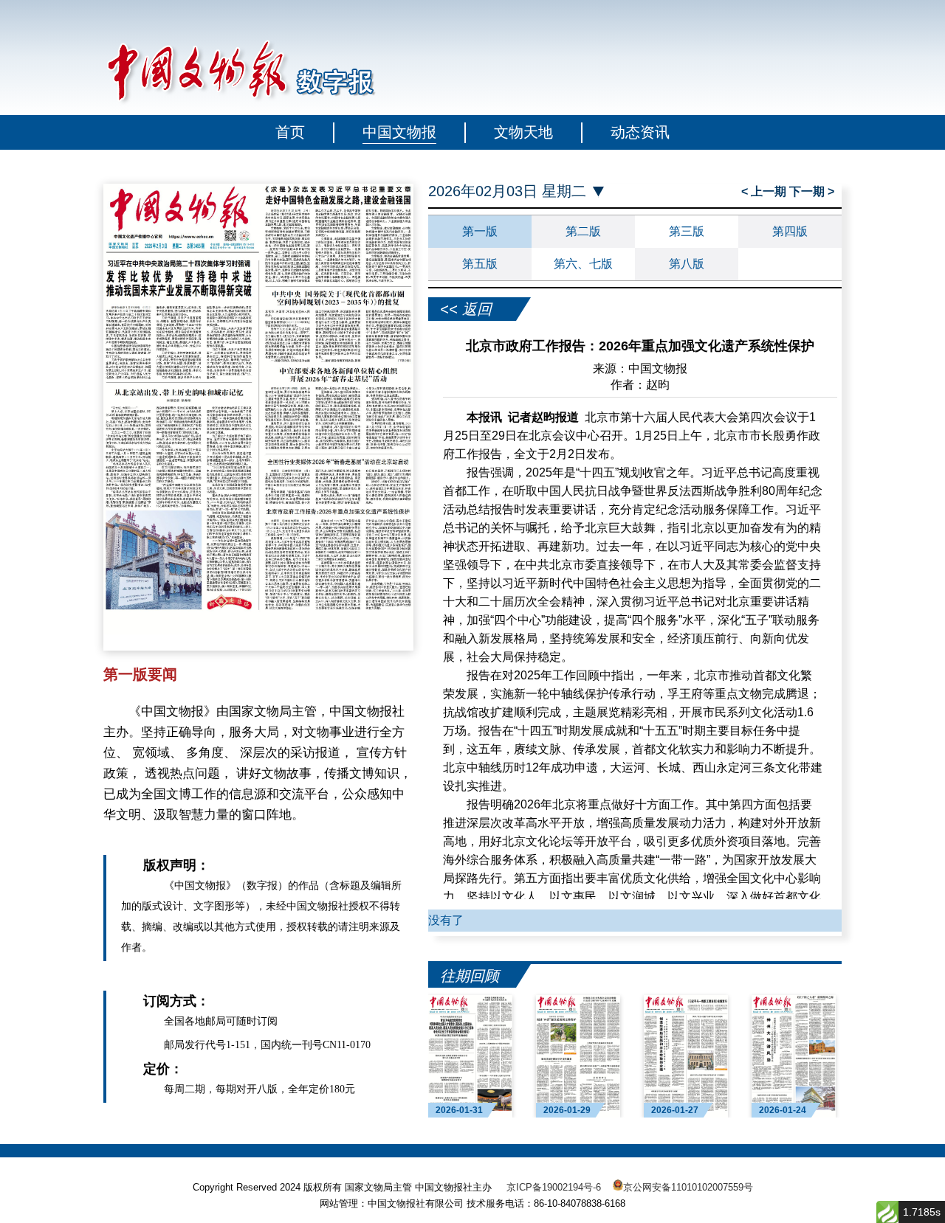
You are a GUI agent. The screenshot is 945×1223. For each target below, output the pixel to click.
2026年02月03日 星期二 (507, 191)
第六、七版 (583, 263)
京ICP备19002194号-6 (553, 1187)
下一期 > (811, 191)
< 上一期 (765, 191)
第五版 (480, 263)
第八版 (686, 263)
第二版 (583, 231)
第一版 (480, 231)
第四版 (790, 231)
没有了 (446, 920)
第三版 (686, 231)
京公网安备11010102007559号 (688, 1187)
